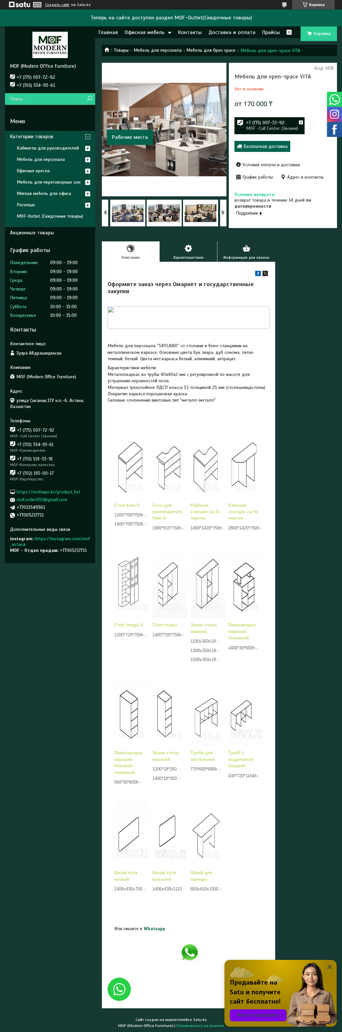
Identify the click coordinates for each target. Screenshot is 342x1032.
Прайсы (271, 32)
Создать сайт (57, 4)
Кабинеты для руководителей (48, 148)
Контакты (190, 32)
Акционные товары (32, 233)
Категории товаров (31, 137)
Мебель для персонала (158, 50)
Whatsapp (154, 929)
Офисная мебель (145, 32)
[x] (265, 274)
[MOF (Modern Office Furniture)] (50, 44)
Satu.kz (200, 1019)
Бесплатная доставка (265, 146)
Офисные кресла (33, 171)
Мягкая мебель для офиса (44, 193)
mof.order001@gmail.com (42, 499)
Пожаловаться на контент (200, 1025)
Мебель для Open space (210, 50)
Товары (121, 50)
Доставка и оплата (231, 32)
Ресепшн (26, 205)
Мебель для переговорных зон (48, 182)
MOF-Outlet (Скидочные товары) (50, 216)
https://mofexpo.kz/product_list (48, 492)
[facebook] (258, 274)
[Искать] (89, 99)
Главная (108, 32)
